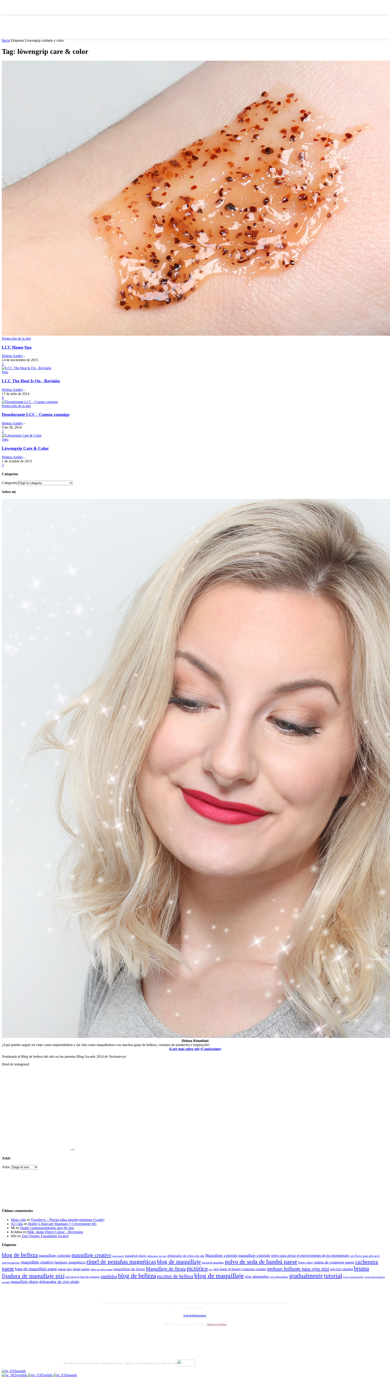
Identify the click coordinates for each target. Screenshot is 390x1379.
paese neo (65, 1269)
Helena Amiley (12, 356)
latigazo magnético (70, 1262)
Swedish (21, 1375)
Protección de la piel (16, 338)
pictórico (197, 1268)
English (47, 1375)
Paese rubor (305, 1262)
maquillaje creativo (91, 1255)
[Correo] (92, 1335)
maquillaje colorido (55, 1255)
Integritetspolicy (194, 1315)
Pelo (5, 372)
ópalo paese (81, 1269)
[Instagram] (80, 1335)
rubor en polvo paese (101, 1269)
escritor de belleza (175, 1276)
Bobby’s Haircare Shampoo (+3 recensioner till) (62, 1224)
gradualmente (306, 1275)
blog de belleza (20, 1255)
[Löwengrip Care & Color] (22, 435)
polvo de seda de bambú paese (261, 1261)
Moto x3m (18, 1220)
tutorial (333, 1275)
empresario (118, 1256)
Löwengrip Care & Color (25, 448)
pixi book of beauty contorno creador (240, 1269)
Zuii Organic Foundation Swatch (45, 1236)
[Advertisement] (36, 1122)
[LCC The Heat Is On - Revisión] (26, 368)
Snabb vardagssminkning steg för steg (47, 1228)
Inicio (6, 40)
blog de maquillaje (179, 1261)
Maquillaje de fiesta (166, 1268)
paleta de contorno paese (334, 1262)
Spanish (20, 1371)
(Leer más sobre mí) (184, 1049)
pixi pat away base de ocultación (82, 1276)
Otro (5, 439)
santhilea (109, 1276)
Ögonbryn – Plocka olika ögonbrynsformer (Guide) (67, 1220)
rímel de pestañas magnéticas (121, 1261)
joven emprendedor (353, 1277)
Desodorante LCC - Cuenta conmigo (36, 414)
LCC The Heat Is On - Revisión (31, 381)
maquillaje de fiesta (129, 1269)
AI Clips (17, 1224)
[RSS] (104, 1335)
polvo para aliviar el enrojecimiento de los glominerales (310, 1255)
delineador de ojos (156, 1256)
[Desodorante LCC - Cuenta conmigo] (30, 402)
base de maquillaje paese (36, 1269)
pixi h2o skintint (341, 1269)
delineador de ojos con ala (185, 1255)
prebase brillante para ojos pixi (298, 1268)
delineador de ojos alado (59, 1281)
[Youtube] (116, 1335)
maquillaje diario (135, 1255)
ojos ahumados (257, 1276)
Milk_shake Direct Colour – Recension (55, 1232)
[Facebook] (68, 1335)
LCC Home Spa (17, 347)
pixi (211, 1269)
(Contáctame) (210, 1049)
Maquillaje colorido (221, 1255)
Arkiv (6, 1167)
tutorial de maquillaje (213, 1262)
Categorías (9, 483)
